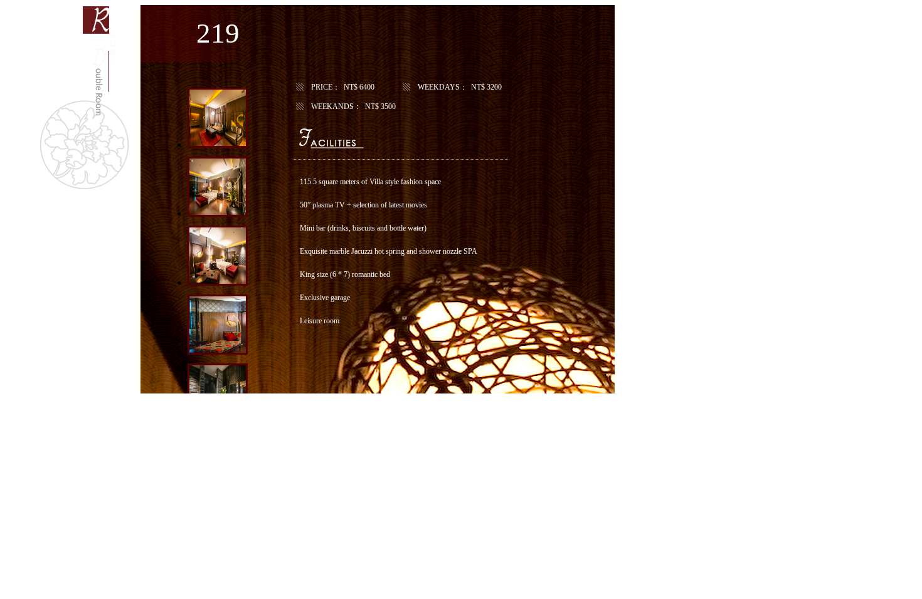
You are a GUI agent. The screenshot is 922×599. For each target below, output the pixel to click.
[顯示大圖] (218, 144)
